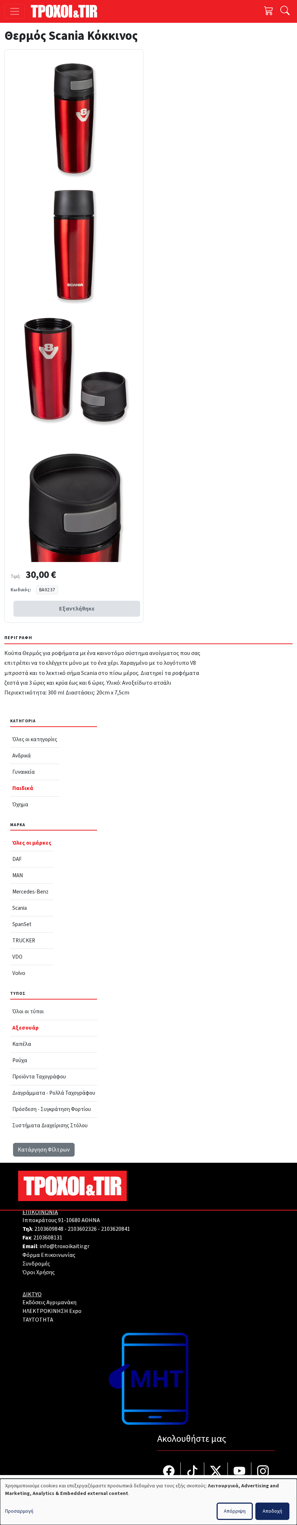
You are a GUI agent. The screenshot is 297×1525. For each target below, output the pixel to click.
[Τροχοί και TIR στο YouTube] (239, 1472)
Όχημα (20, 804)
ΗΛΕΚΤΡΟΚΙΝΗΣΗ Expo (51, 1311)
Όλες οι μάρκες (31, 843)
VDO (17, 957)
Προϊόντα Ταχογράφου (39, 1077)
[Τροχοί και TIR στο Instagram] (263, 1472)
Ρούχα (19, 1060)
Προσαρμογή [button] (19, 1511)
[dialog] (148, 1502)
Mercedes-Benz (30, 892)
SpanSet (22, 924)
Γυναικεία (23, 772)
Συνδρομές (36, 1264)
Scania (19, 908)
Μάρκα (17, 825)
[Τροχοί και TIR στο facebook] (169, 1472)
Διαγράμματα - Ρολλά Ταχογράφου (53, 1093)
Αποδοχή (272, 1511)
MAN (17, 875)
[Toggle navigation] (14, 11)
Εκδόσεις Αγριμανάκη (49, 1302)
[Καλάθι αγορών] (268, 11)
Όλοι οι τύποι (28, 1011)
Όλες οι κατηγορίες (34, 739)
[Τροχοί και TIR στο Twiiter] (216, 1472)
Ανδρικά (21, 756)
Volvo (18, 973)
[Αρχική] (67, 11)
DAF (17, 859)
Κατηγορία (23, 721)
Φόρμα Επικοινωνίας (48, 1255)
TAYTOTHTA (37, 1320)
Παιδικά (22, 788)
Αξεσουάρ (25, 1028)
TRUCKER (23, 941)
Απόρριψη (235, 1511)
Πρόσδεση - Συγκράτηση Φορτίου (51, 1109)
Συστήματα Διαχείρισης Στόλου (50, 1125)
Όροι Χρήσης (38, 1272)
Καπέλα (21, 1044)
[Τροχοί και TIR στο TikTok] (192, 1472)
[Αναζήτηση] (285, 11)
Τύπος (18, 993)
